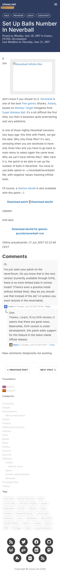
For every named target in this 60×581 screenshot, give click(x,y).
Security (6, 454)
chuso (15, 345)
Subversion (43, 15)
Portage (17, 528)
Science (6, 450)
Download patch (17, 201)
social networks (43, 528)
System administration (17, 474)
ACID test (9, 498)
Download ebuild (42, 201)
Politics (6, 446)
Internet (6, 431)
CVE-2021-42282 (27, 503)
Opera (8, 470)
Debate (6, 407)
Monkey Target (24, 107)
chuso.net (9, 4)
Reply (48, 306)
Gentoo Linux (15, 466)
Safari (28, 528)
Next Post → (48, 370)
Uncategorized (10, 482)
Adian (51, 103)
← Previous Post (17, 370)
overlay (37, 523)
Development (19, 38)
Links (5, 435)
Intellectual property (13, 427)
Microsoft (46, 518)
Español (11, 390)
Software (7, 458)
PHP (6, 528)
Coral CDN (9, 503)
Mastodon (32, 518)
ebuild (32, 188)
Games (48, 35)
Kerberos (8, 518)
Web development (15, 415)
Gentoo (22, 188)
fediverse (9, 508)
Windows (10, 478)
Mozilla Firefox (11, 523)
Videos (6, 486)
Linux (20, 518)
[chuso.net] (11, 542)
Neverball (18, 15)
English (11, 386)
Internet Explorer (24, 513)
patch (31, 15)
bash (40, 498)
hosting (8, 513)
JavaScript (42, 513)
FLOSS (6, 38)
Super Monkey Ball (13, 112)
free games (29, 103)
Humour (6, 423)
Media (5, 439)
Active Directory (26, 498)
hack (6, 15)
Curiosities (8, 403)
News (5, 442)
